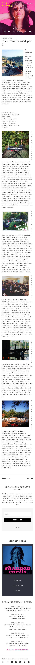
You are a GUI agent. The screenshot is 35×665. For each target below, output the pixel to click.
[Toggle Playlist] (30, 34)
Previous (11, 478)
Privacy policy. (23, 658)
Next (30, 478)
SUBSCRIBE (17, 520)
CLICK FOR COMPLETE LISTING (17, 650)
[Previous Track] (4, 34)
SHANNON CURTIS (9, 5)
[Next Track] (13, 34)
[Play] (8, 34)
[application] (17, 30)
